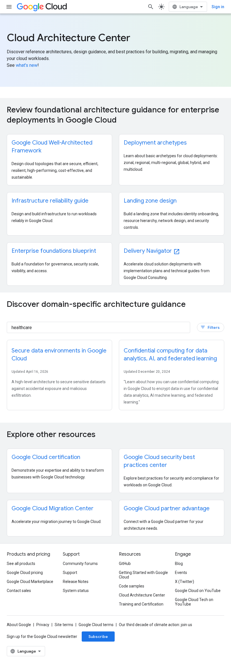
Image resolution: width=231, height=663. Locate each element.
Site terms (64, 624)
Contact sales (19, 590)
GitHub (125, 563)
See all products (21, 563)
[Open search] (150, 6)
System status (76, 590)
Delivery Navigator (152, 250)
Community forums (80, 563)
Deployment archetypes (155, 142)
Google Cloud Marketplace (30, 581)
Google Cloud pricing (25, 572)
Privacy (42, 624)
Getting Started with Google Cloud (143, 574)
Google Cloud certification (46, 457)
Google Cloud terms (96, 624)
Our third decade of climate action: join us (155, 624)
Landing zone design (150, 200)
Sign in (218, 7)
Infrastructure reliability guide (50, 200)
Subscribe (98, 636)
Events (181, 572)
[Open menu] (9, 7)
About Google (19, 624)
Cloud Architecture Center (142, 595)
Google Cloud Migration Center (53, 508)
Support (70, 572)
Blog (179, 563)
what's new (26, 65)
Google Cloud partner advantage (167, 508)
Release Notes (75, 581)
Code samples (131, 586)
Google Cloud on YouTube (198, 590)
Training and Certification (141, 604)
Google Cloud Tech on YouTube (194, 601)
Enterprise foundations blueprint (54, 250)
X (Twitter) (184, 581)
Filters (210, 327)
